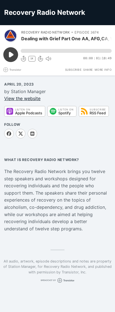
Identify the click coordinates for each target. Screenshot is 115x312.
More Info (103, 69)
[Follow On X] (20, 133)
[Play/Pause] (10, 36)
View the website (22, 98)
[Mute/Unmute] (48, 58)
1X (31, 58)
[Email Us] (32, 133)
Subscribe (73, 69)
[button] (66, 51)
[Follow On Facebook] (9, 133)
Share (88, 69)
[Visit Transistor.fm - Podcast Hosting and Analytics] (12, 69)
